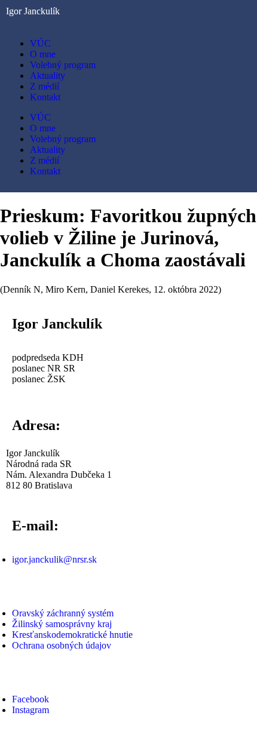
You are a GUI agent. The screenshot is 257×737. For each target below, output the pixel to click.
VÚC (40, 43)
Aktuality (47, 75)
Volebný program (63, 65)
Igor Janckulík (33, 11)
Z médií (44, 86)
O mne (43, 54)
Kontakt (45, 97)
